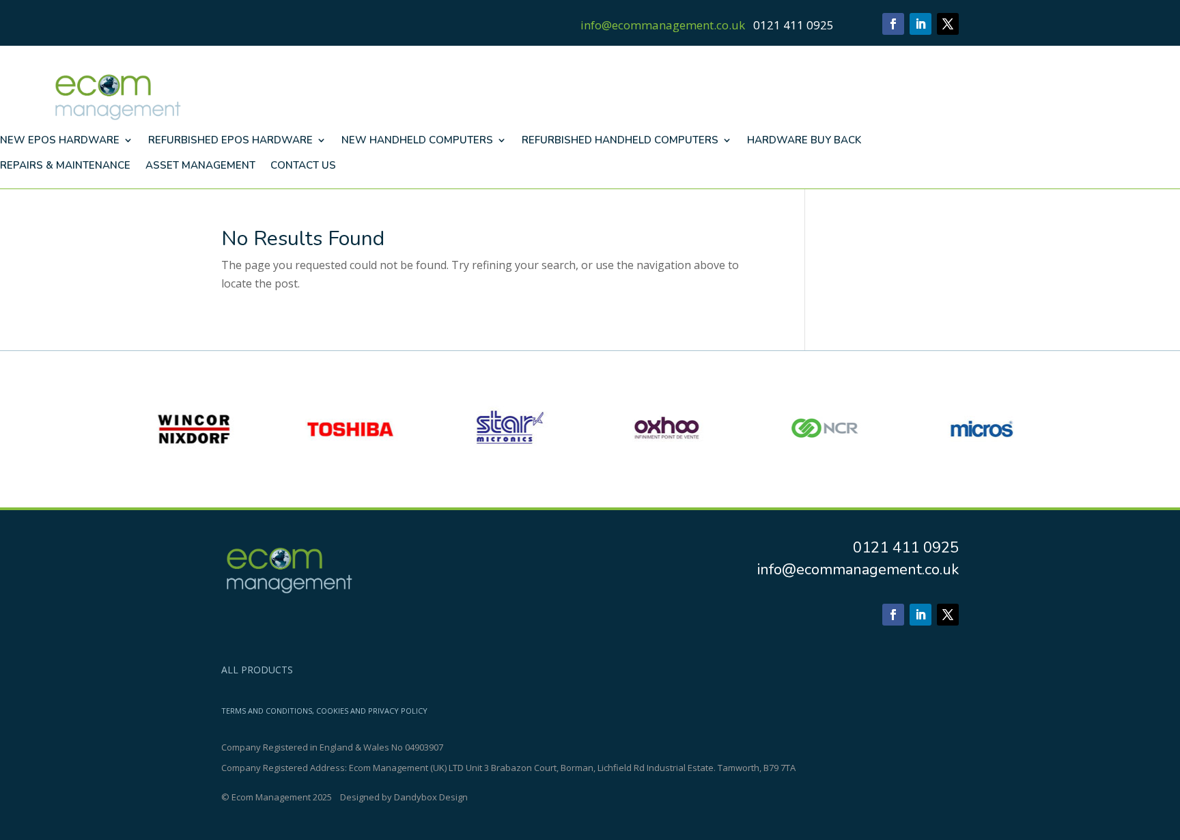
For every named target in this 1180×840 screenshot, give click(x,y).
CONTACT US (303, 165)
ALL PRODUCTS (257, 670)
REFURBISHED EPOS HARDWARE (230, 140)
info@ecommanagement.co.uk (662, 25)
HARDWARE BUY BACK (804, 140)
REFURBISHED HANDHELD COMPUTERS (620, 140)
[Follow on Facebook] (893, 24)
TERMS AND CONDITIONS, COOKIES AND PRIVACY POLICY (324, 711)
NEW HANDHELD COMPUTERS (417, 140)
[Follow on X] (948, 24)
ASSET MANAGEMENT (200, 165)
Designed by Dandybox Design (404, 797)
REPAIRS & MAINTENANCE (65, 165)
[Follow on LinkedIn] (920, 24)
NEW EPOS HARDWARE (60, 140)
